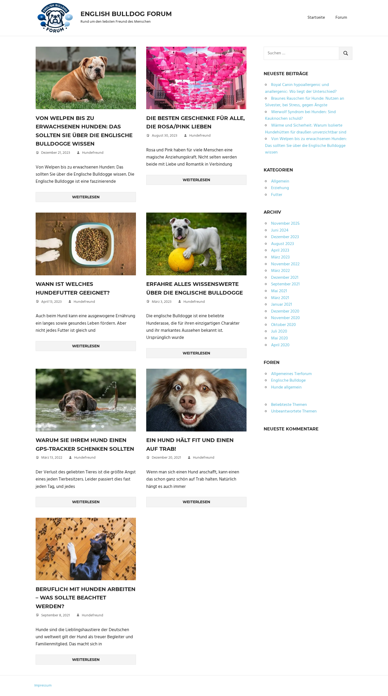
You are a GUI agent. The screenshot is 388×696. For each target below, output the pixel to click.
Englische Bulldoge (288, 380)
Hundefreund (92, 153)
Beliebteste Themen (289, 404)
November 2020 (285, 318)
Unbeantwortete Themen (294, 411)
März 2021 (280, 298)
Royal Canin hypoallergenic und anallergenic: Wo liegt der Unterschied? (301, 88)
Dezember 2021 (284, 277)
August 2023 (282, 244)
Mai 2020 (279, 338)
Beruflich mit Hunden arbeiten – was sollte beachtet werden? (85, 597)
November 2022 (285, 264)
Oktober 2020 (283, 324)
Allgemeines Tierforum (291, 374)
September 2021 (285, 284)
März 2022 (280, 270)
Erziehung (280, 188)
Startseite (316, 17)
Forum (341, 17)
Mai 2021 (279, 291)
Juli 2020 (279, 331)
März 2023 (280, 257)
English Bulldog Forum (126, 14)
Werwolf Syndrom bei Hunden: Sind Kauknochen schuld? (300, 115)
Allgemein (280, 181)
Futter (276, 194)
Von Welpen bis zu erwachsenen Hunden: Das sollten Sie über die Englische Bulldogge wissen (306, 146)
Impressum (42, 686)
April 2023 (280, 250)
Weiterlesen (86, 197)
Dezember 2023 (285, 237)
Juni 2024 (279, 230)
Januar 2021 (281, 304)
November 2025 (285, 223)
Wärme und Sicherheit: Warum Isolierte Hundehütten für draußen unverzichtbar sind (305, 129)
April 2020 (280, 345)
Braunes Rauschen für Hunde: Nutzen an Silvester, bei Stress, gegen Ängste (304, 102)
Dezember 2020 (285, 311)
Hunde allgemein (286, 387)
